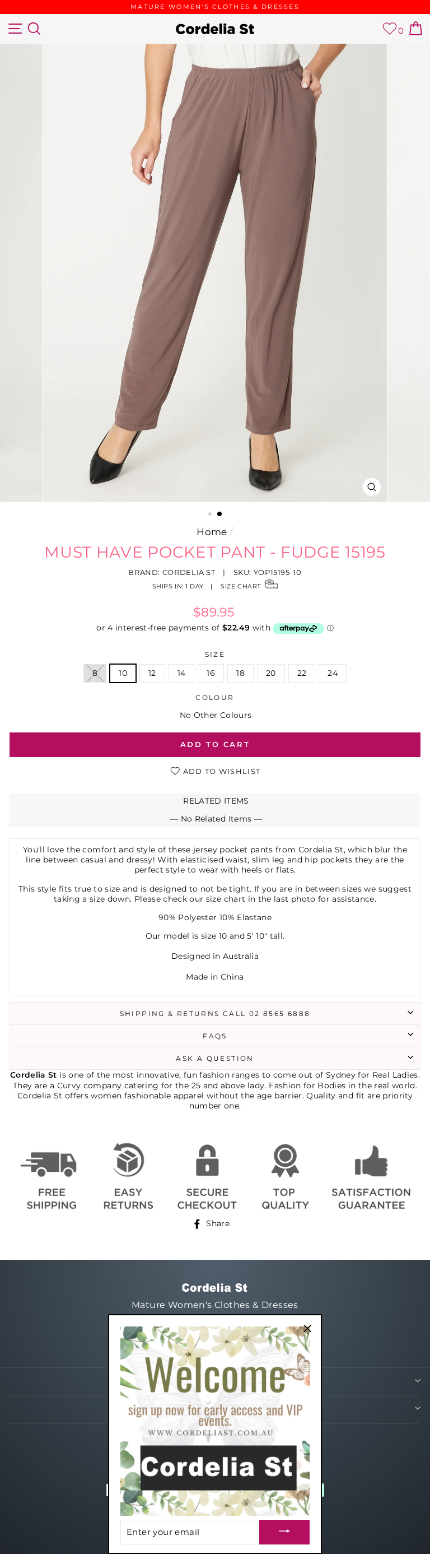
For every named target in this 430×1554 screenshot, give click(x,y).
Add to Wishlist (220, 771)
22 (302, 673)
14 (181, 673)
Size (215, 654)
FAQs (215, 1036)
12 (152, 673)
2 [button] (209, 515)
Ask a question (215, 1058)
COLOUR (214, 697)
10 (123, 673)
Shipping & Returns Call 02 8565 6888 (215, 1013)
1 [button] (219, 514)
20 (271, 673)
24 (333, 673)
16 (211, 673)
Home (212, 531)
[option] (215, 7)
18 (240, 673)
